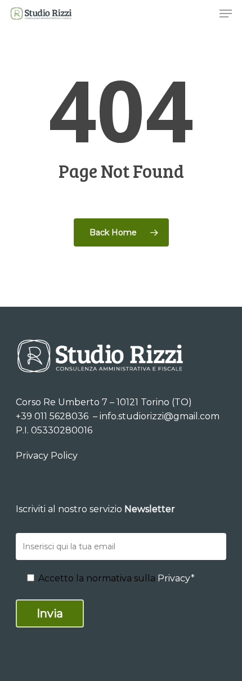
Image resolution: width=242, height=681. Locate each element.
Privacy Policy (47, 455)
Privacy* (176, 578)
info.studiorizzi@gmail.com (159, 416)
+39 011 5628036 (53, 416)
